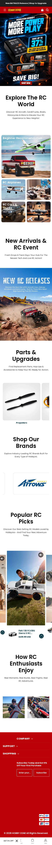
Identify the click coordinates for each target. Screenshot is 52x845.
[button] (5, 10)
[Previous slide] (21, 725)
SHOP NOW (7, 142)
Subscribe (41, 772)
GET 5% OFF (8, 841)
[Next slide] (30, 725)
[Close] (17, 841)
